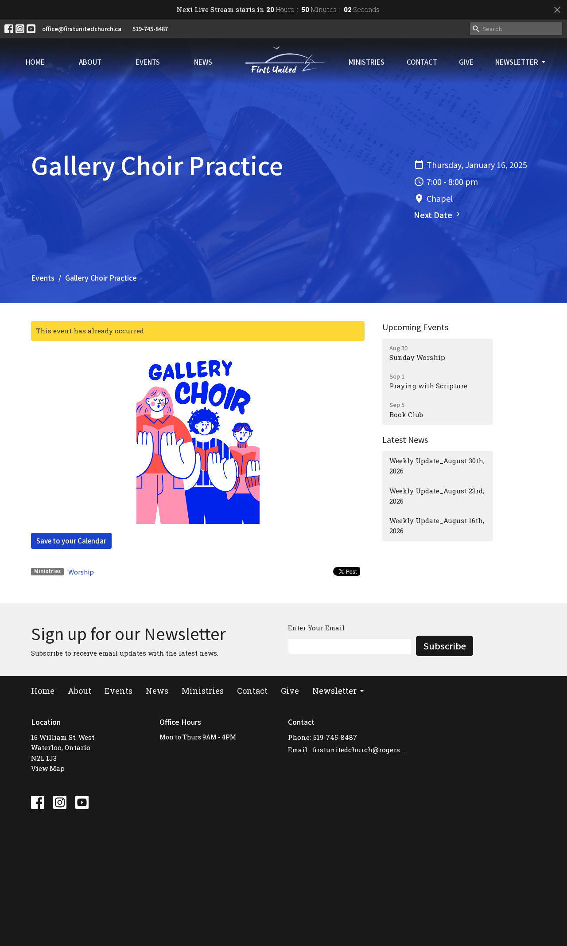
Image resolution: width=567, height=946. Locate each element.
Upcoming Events (415, 326)
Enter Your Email (316, 627)
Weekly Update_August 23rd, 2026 (436, 495)
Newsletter (516, 61)
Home (35, 61)
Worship (81, 571)
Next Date (434, 214)
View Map (48, 768)
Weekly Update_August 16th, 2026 (436, 525)
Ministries (366, 61)
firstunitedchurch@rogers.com (360, 749)
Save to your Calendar (71, 540)
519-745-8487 (150, 28)
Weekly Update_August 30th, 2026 (437, 465)
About (90, 61)
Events (148, 61)
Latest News (405, 439)
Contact (422, 61)
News (203, 61)
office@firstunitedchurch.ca (81, 28)
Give (466, 61)
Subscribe (444, 645)
